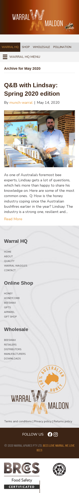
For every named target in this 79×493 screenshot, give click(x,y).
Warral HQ (10, 47)
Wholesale (41, 47)
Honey (8, 293)
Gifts (7, 307)
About (8, 256)
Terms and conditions (18, 421)
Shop (26, 47)
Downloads (12, 358)
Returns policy (63, 421)
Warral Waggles (15, 265)
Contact (10, 270)
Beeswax (10, 302)
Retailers (10, 344)
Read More (13, 219)
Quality (9, 260)
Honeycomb (12, 298)
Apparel (9, 311)
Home (7, 251)
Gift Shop (10, 316)
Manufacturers (15, 353)
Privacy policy (42, 421)
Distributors (12, 349)
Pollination (62, 47)
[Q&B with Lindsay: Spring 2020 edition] (39, 138)
